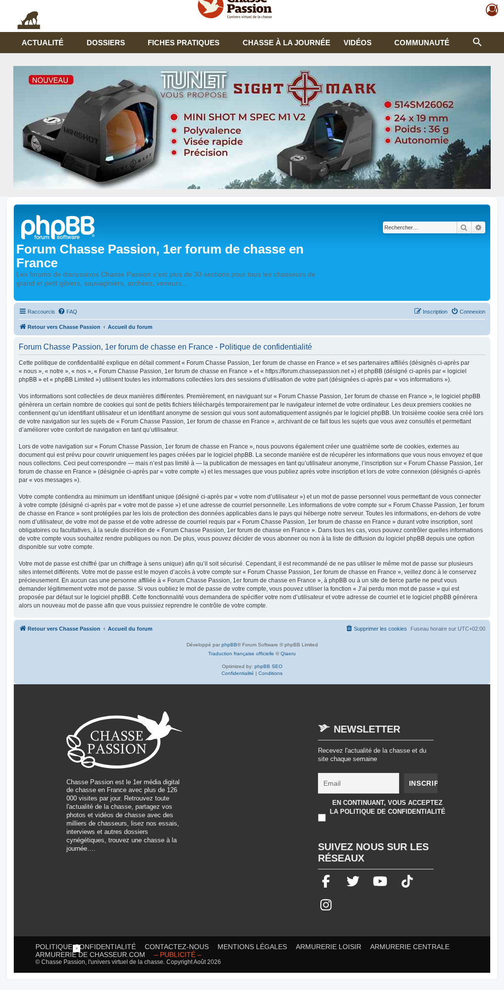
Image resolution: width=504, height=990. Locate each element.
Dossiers (106, 42)
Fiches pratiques (184, 42)
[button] (477, 41)
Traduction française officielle (241, 653)
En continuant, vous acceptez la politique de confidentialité (387, 807)
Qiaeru (288, 653)
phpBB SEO (268, 666)
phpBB (229, 644)
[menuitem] (67, 312)
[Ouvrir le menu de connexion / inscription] (492, 10)
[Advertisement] (274, 780)
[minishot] (252, 127)
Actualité (42, 42)
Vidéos (358, 42)
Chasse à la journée (286, 42)
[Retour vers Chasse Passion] (58, 226)
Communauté (421, 42)
